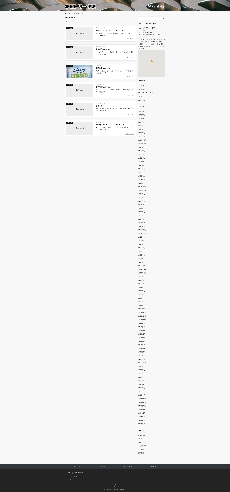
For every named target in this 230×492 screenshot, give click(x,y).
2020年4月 (142, 384)
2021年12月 (142, 312)
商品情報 (141, 453)
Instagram (141, 435)
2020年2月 (142, 391)
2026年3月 (142, 129)
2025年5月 (142, 165)
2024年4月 (142, 212)
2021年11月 (142, 316)
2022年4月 (142, 298)
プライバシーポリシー (72, 476)
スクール (141, 449)
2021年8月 (141, 327)
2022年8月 (142, 284)
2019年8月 (141, 413)
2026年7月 (142, 115)
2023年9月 (142, 237)
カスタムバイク (143, 442)
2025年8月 (142, 154)
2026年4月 (142, 126)
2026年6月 (142, 118)
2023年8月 (142, 241)
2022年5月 (142, 294)
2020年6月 (142, 377)
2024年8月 (142, 197)
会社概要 (69, 479)
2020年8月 (142, 370)
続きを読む (129, 38)
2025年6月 (142, 162)
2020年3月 (142, 388)
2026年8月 (142, 111)
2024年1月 (141, 223)
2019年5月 (141, 424)
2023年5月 (142, 251)
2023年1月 (141, 266)
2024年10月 (142, 190)
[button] (151, 61)
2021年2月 (141, 348)
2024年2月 (142, 219)
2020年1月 (141, 395)
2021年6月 (141, 334)
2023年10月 (142, 233)
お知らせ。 (99, 106)
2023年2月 (142, 262)
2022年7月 (142, 287)
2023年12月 (142, 226)
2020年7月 (142, 373)
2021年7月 (141, 330)
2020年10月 (142, 363)
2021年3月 (141, 345)
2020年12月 (142, 355)
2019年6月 (141, 420)
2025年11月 (142, 144)
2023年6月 (142, 248)
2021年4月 (141, 341)
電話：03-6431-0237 (145, 32)
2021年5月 (141, 337)
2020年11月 (142, 359)
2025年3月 (142, 172)
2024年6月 (142, 205)
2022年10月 (142, 276)
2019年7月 (141, 416)
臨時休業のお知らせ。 (103, 68)
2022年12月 (142, 269)
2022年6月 (142, 291)
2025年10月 (142, 147)
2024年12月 (142, 183)
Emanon (123, 489)
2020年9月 (142, 366)
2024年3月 (142, 215)
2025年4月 (142, 169)
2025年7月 (142, 158)
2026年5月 (142, 122)
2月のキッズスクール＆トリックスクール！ (110, 30)
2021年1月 (141, 352)
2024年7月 (142, 201)
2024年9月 (142, 194)
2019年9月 (141, 409)
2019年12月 (142, 399)
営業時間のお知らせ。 (103, 49)
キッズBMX (142, 446)
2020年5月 (142, 381)
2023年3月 (142, 258)
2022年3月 (142, 302)
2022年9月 (142, 280)
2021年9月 (141, 323)
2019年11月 (142, 402)
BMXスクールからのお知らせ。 (148, 93)
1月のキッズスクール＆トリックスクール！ (110, 125)
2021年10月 (142, 320)
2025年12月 (142, 140)
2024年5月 (142, 208)
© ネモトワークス (109, 489)
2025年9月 (142, 151)
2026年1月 (141, 136)
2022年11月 (142, 273)
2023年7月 (142, 244)
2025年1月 (141, 179)
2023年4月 (142, 255)
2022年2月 (142, 305)
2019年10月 (142, 406)
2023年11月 (142, 230)
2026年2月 (142, 133)
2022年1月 (141, 309)
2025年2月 (142, 176)
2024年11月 (142, 187)
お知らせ (70, 28)
